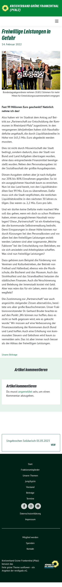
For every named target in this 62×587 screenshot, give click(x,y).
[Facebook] (24, 506)
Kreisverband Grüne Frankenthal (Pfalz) (34, 8)
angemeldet (25, 391)
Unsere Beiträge (9, 354)
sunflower (25, 567)
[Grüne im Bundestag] (38, 506)
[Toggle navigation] (56, 21)
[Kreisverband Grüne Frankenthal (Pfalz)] (5, 8)
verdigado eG (20, 570)
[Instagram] (31, 506)
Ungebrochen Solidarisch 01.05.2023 (31, 442)
